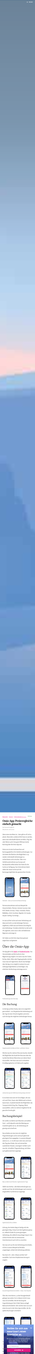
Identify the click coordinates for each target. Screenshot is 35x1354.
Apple (15, 951)
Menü (31, 2)
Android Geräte (24, 951)
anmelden (17, 1350)
